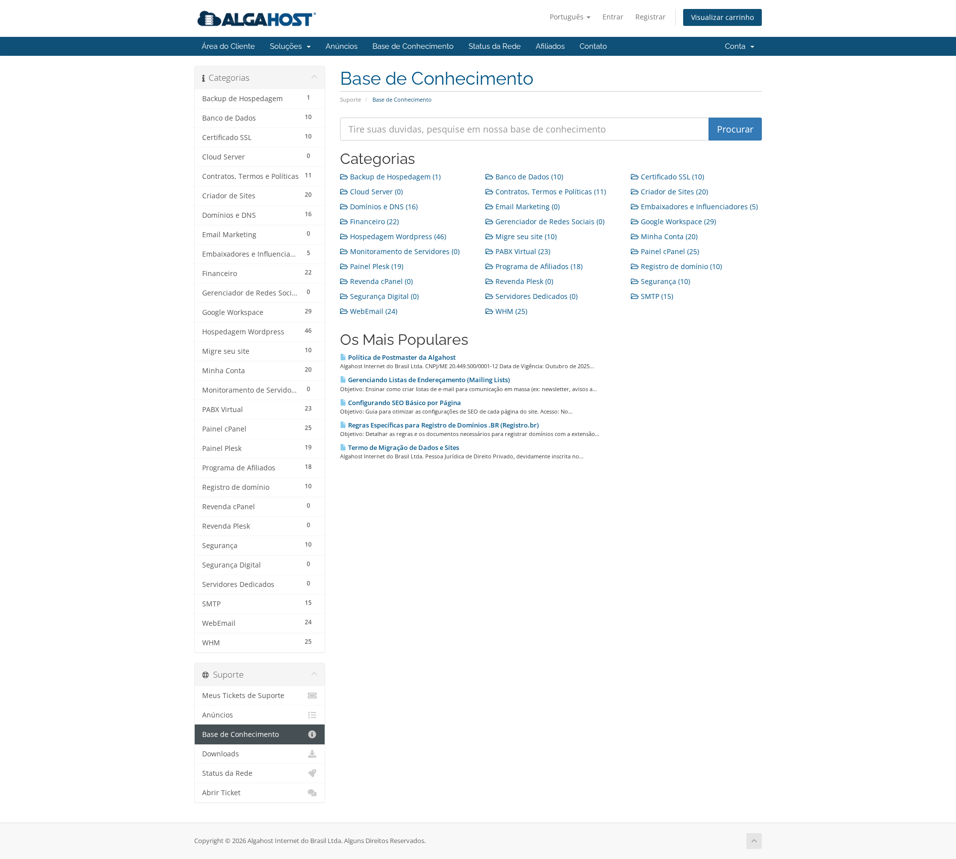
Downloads (220, 753)
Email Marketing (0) (526, 206)
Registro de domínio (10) (680, 266)
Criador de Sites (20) (673, 191)
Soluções (288, 46)
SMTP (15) (656, 296)
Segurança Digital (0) (383, 296)
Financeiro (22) (373, 221)
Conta (737, 46)
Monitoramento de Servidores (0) (404, 251)
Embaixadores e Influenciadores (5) (698, 206)
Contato (593, 46)
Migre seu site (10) (525, 236)
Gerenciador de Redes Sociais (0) (548, 221)
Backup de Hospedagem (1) (394, 176)
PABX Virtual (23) (521, 251)
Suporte (350, 99)
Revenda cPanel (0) (380, 281)
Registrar (650, 16)
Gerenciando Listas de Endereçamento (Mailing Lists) (428, 379)
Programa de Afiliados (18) (538, 266)
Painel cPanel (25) (669, 251)
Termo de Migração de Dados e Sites (403, 447)
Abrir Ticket (221, 792)
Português (568, 16)
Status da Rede (495, 46)
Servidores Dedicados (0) (535, 296)
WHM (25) (510, 311)
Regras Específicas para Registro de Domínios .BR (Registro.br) (443, 425)
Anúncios (342, 46)
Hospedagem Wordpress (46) (397, 236)
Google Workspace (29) (677, 221)
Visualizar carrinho (722, 17)
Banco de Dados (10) (528, 176)
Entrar (612, 16)
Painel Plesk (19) (375, 266)
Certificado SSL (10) (671, 176)
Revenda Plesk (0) (523, 281)
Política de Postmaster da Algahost (401, 357)
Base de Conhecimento (413, 46)
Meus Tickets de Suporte (243, 695)
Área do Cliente (228, 46)
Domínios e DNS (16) (383, 206)
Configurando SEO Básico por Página (404, 402)
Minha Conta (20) (668, 236)
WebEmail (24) (372, 311)
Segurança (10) (664, 281)
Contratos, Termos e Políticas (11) (549, 191)
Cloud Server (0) (375, 191)
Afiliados (550, 46)
